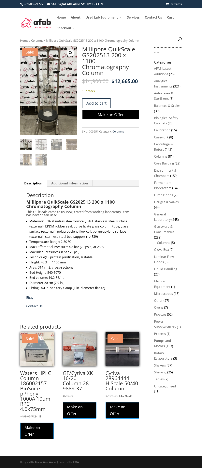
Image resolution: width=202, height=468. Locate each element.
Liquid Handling (165, 269)
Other (158, 300)
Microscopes (163, 293)
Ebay (29, 297)
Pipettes (160, 314)
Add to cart (96, 103)
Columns (37, 40)
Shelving (160, 372)
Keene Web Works (45, 462)
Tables (159, 379)
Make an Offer (111, 114)
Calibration (162, 130)
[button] (70, 52)
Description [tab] (33, 183)
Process (160, 334)
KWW (76, 462)
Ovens (158, 307)
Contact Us (34, 306)
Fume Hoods (163, 195)
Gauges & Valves (166, 202)
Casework (161, 137)
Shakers (160, 365)
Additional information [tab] (69, 183)
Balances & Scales (167, 105)
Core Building (164, 163)
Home (24, 40)
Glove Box (161, 249)
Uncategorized (165, 386)
